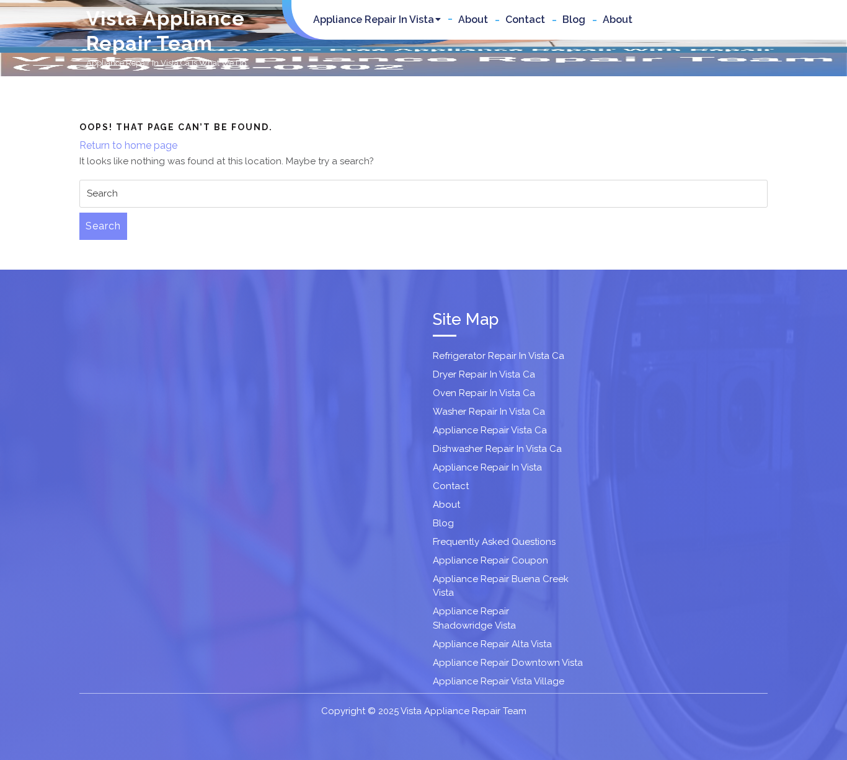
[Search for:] (423, 194)
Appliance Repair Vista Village (498, 681)
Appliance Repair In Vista (373, 19)
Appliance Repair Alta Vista (492, 644)
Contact (525, 19)
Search (103, 226)
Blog (573, 19)
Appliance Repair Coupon (490, 560)
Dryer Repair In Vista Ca (484, 374)
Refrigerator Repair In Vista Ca (498, 355)
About (473, 19)
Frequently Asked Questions (494, 541)
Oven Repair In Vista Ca (484, 393)
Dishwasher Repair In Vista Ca (497, 448)
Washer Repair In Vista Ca (489, 411)
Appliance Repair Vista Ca (490, 430)
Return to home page (128, 145)
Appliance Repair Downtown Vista (508, 662)
